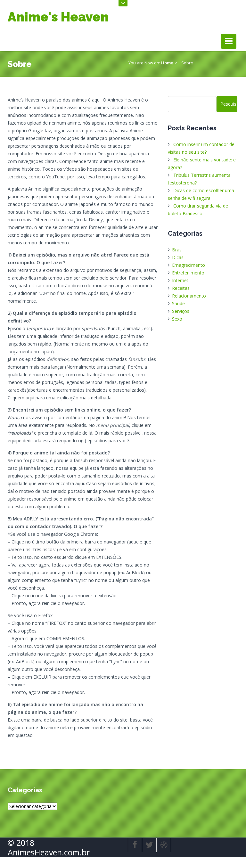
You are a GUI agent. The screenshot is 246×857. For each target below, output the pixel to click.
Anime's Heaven (58, 16)
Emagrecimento (188, 265)
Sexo (177, 319)
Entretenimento (188, 273)
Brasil (178, 250)
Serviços (180, 311)
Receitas (181, 288)
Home (167, 63)
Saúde (178, 303)
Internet (180, 280)
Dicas (178, 257)
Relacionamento (189, 296)
